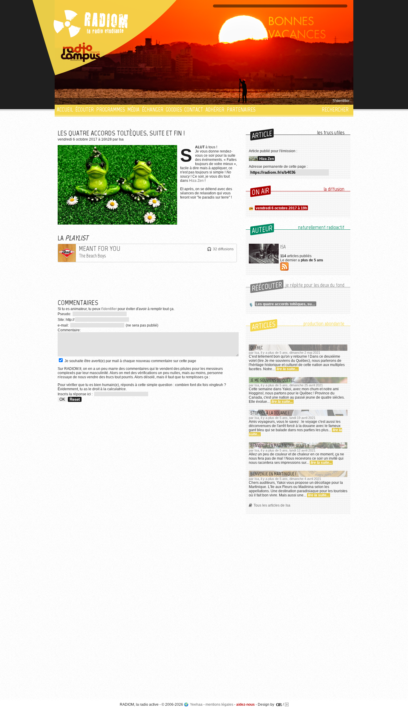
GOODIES (174, 109)
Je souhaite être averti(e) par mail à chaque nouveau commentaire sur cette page (130, 361)
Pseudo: (65, 314)
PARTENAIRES (241, 109)
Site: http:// (66, 320)
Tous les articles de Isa (272, 505)
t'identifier (109, 309)
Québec (256, 347)
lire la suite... (287, 369)
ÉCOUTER (84, 109)
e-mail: (64, 325)
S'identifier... (342, 101)
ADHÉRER (214, 109)
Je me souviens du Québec (272, 380)
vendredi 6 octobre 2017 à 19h (281, 208)
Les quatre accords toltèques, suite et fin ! (286, 304)
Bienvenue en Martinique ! (273, 474)
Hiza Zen (196, 181)
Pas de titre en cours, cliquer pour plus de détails (97, 101)
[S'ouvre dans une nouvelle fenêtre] (80, 52)
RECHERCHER (335, 109)
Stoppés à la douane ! (269, 413)
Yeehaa (196, 704)
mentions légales (219, 704)
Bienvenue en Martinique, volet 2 (279, 445)
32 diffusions (223, 249)
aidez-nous (245, 704)
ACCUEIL (65, 109)
